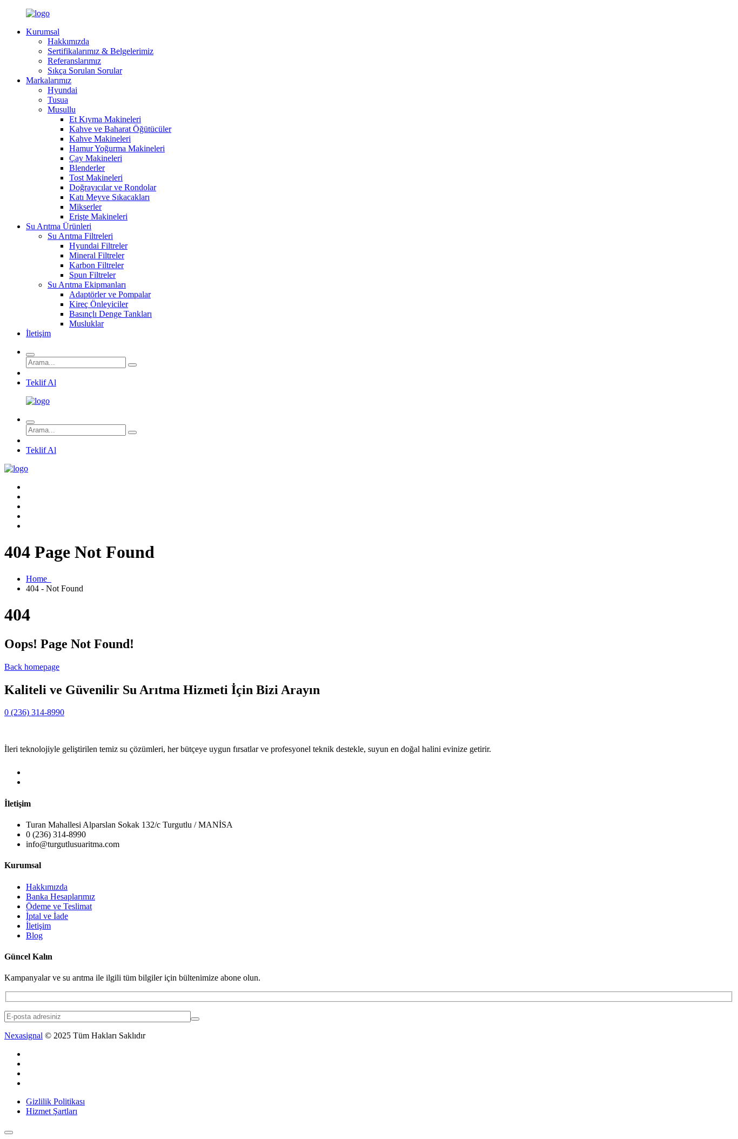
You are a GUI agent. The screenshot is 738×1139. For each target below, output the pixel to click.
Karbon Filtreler (96, 265)
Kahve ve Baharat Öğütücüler (120, 129)
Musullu (62, 109)
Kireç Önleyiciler (98, 304)
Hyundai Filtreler (98, 245)
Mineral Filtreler (96, 255)
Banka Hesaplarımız (60, 896)
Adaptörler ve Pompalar (110, 294)
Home (38, 578)
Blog (34, 935)
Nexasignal (23, 1035)
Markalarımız (48, 80)
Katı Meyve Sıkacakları (109, 197)
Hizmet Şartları (51, 1111)
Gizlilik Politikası (55, 1101)
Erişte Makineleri (98, 216)
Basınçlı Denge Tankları (110, 313)
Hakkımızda (68, 41)
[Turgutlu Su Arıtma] (38, 13)
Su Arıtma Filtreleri (80, 236)
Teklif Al (41, 382)
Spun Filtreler (92, 274)
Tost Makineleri (96, 177)
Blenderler (87, 167)
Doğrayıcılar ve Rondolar (112, 187)
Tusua (58, 99)
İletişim (38, 333)
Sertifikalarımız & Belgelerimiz (100, 51)
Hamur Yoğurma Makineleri (117, 148)
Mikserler (85, 206)
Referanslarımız (74, 60)
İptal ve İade (47, 916)
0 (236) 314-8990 (34, 712)
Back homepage (31, 666)
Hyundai (62, 90)
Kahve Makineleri (100, 138)
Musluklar (86, 323)
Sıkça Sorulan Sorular (85, 70)
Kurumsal (42, 31)
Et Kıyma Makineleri (105, 119)
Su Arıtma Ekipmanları (87, 284)
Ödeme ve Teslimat (59, 906)
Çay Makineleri (95, 158)
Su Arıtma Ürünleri (58, 226)
